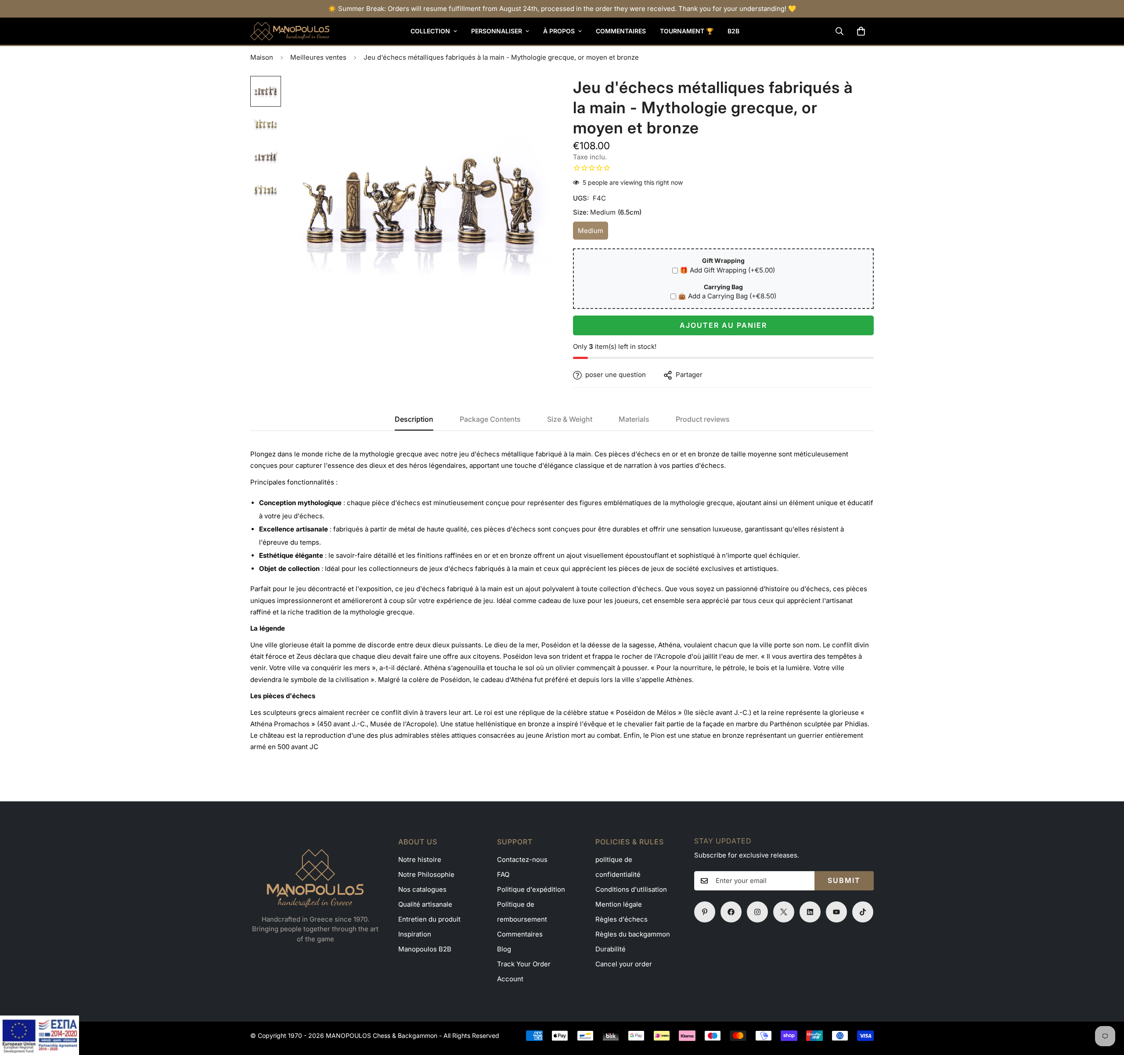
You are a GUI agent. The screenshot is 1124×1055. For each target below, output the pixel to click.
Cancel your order (623, 964)
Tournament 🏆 (686, 31)
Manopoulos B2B (424, 949)
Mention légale (618, 904)
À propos (559, 31)
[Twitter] (783, 911)
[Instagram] (757, 911)
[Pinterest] (704, 911)
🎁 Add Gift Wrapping (727, 270)
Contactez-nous (522, 859)
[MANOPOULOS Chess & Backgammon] (289, 31)
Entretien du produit (429, 919)
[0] (861, 31)
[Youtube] (836, 911)
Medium (593, 233)
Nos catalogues (422, 889)
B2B (733, 31)
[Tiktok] (862, 911)
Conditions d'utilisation (631, 889)
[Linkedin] (810, 911)
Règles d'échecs (621, 919)
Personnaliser (496, 31)
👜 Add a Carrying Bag (727, 296)
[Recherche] (839, 31)
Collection (430, 31)
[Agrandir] (532, 94)
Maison (261, 57)
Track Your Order (524, 964)
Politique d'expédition (531, 889)
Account (510, 979)
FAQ (503, 874)
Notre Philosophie (426, 874)
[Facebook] (731, 911)
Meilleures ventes (318, 57)
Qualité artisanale (425, 904)
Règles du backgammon (632, 934)
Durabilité (610, 949)
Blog (504, 949)
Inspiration (414, 934)
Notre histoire (419, 859)
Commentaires (621, 31)
